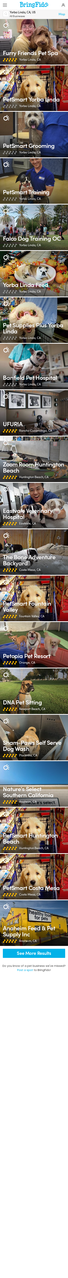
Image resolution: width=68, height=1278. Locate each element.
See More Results (34, 953)
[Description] (6, 25)
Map (62, 14)
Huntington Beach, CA (34, 477)
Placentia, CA (28, 755)
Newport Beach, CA (32, 709)
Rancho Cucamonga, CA (35, 431)
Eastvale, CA (27, 523)
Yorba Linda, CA (30, 60)
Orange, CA (27, 663)
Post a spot (25, 970)
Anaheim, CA (27, 802)
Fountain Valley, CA (31, 616)
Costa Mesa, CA (30, 570)
